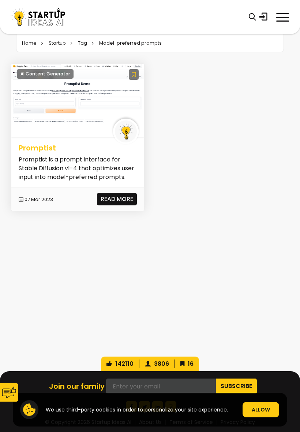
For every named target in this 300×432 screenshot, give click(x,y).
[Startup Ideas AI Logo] (290, 390)
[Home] (38, 17)
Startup (57, 43)
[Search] (252, 16)
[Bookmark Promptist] (134, 74)
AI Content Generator (45, 74)
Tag (82, 43)
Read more (117, 199)
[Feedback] (9, 392)
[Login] (263, 16)
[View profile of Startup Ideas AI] (126, 131)
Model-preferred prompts (130, 43)
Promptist (37, 148)
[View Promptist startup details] (77, 100)
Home (29, 43)
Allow (261, 409)
